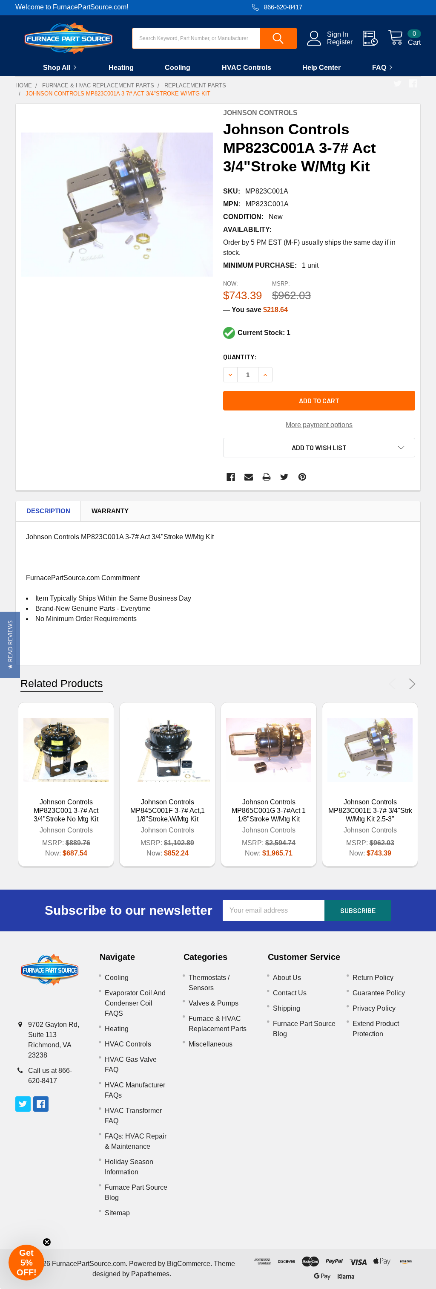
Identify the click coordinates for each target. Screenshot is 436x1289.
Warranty (110, 510)
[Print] (266, 477)
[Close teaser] (47, 1242)
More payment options (319, 424)
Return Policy (373, 977)
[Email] (248, 477)
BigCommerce (188, 1263)
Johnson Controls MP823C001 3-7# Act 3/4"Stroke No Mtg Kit (66, 810)
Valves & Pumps (213, 1003)
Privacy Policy (374, 1008)
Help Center (321, 67)
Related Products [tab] (61, 683)
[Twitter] (397, 83)
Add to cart (319, 400)
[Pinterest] (302, 477)
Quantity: (240, 357)
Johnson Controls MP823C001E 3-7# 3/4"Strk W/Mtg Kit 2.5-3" (370, 810)
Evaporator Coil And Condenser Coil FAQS (135, 1003)
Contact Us (290, 993)
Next (410, 684)
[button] (10, 645)
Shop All (56, 67)
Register (340, 42)
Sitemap (117, 1213)
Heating (121, 67)
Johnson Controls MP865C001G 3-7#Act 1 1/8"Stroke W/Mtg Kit (269, 810)
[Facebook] (413, 83)
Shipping (286, 1008)
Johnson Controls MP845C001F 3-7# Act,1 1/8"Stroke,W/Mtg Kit (167, 810)
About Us (287, 977)
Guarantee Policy (379, 993)
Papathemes (150, 1273)
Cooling (177, 67)
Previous (394, 684)
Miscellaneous (210, 1044)
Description (48, 510)
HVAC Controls (246, 67)
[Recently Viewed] (375, 38)
